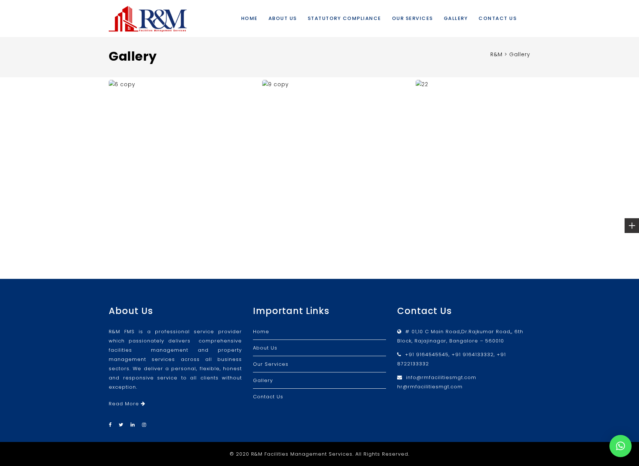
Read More (125, 403)
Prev (116, 153)
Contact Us (498, 18)
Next (524, 153)
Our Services (412, 18)
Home (249, 18)
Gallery (456, 18)
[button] (620, 446)
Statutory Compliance (344, 18)
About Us (282, 18)
